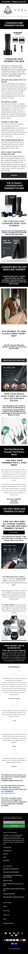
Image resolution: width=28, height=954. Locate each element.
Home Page (6, 910)
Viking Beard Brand (16, 948)
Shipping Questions (8, 923)
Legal (4, 857)
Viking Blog (6, 860)
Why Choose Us (7, 850)
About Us (5, 853)
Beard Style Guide (7, 880)
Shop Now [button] (14, 175)
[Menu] (25, 10)
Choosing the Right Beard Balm (11, 872)
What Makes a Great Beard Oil (11, 868)
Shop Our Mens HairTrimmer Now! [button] (14, 360)
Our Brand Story (7, 847)
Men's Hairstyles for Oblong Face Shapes (13, 897)
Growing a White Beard (9, 893)
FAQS (4, 919)
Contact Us (6, 915)
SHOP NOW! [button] (14, 532)
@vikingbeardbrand (8, 793)
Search (5, 906)
